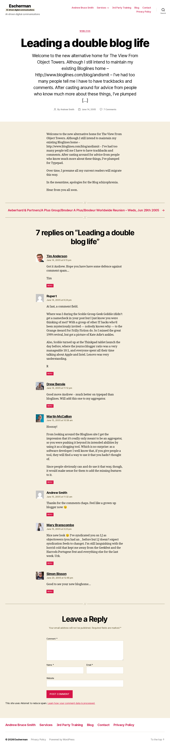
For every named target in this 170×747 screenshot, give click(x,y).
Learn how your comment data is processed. (71, 703)
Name (50, 665)
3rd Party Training (121, 7)
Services (101, 7)
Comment (52, 639)
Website (50, 678)
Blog (136, 7)
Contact (146, 7)
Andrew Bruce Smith (83, 7)
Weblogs (85, 31)
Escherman (21, 739)
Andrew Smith (67, 109)
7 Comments (110, 109)
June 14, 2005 (89, 109)
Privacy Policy (143, 11)
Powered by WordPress (62, 739)
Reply (50, 286)
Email (89, 665)
